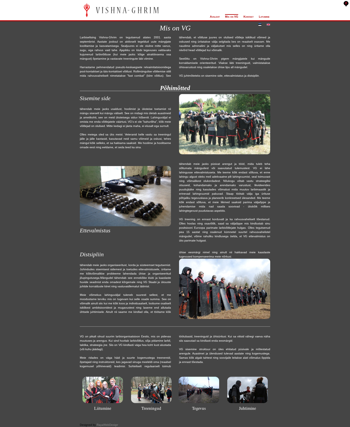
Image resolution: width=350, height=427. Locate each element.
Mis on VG (231, 16)
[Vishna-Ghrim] (121, 10)
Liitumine (264, 16)
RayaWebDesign (107, 424)
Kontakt (248, 16)
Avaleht (215, 16)
